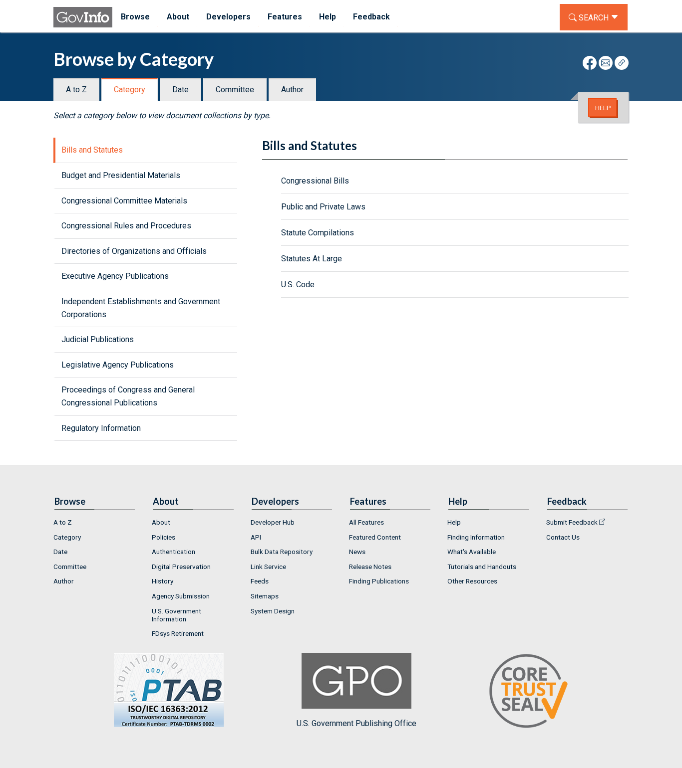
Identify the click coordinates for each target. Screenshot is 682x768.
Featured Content (375, 537)
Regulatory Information (101, 428)
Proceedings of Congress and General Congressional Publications (128, 396)
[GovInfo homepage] (82, 17)
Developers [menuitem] (228, 16)
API (256, 537)
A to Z (76, 89)
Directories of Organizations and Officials (134, 251)
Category (129, 89)
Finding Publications (379, 581)
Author (292, 89)
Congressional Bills (315, 181)
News (357, 552)
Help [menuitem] (327, 16)
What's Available (471, 552)
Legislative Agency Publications (117, 365)
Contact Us (563, 537)
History (162, 581)
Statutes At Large (311, 258)
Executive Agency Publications (115, 276)
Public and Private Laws (323, 206)
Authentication (173, 552)
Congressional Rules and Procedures (126, 225)
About (161, 522)
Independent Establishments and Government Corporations (140, 308)
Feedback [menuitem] (371, 16)
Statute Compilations (317, 232)
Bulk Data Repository (282, 552)
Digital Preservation (181, 567)
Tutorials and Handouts (481, 567)
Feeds (260, 581)
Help (603, 108)
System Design (273, 611)
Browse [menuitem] (135, 16)
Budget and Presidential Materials (120, 175)
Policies (163, 537)
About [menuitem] (178, 16)
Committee (235, 89)
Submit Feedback (572, 522)
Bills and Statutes (92, 150)
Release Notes (370, 567)
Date (180, 89)
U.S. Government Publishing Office (356, 723)
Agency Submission (181, 596)
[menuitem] (94, 522)
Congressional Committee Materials (124, 200)
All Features (366, 522)
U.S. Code (298, 284)
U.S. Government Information (176, 615)
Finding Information (476, 537)
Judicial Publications (97, 339)
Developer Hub (273, 522)
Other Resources (472, 581)
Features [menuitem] (285, 16)
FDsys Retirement (178, 633)
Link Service (268, 567)
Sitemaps (265, 596)
